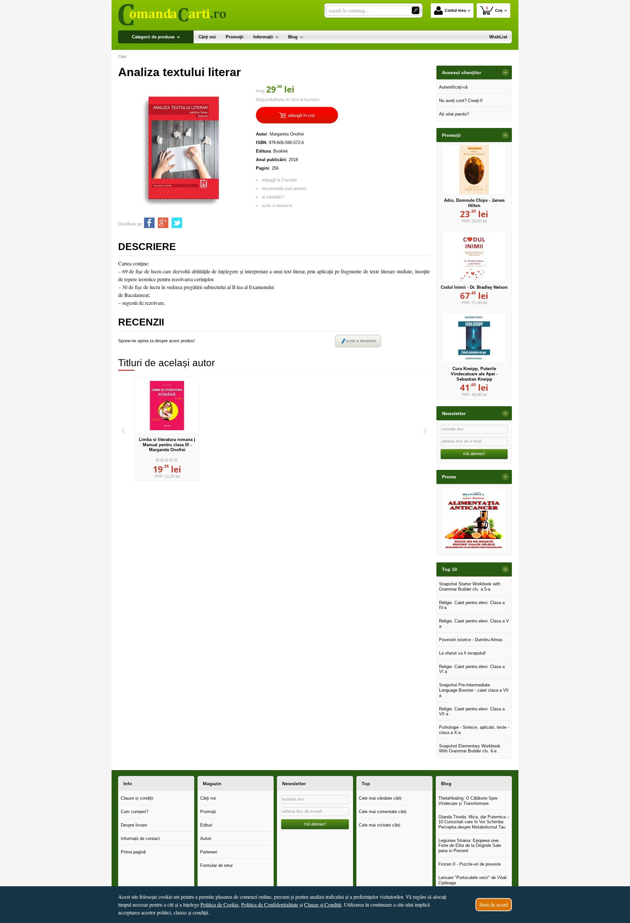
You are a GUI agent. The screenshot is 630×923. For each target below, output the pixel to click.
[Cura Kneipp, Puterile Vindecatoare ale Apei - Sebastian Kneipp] (474, 338)
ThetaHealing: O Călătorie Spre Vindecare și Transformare (467, 801)
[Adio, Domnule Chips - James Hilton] (474, 169)
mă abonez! (474, 453)
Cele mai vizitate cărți (379, 825)
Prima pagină (133, 852)
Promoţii (208, 811)
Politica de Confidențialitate (269, 904)
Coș (494, 9)
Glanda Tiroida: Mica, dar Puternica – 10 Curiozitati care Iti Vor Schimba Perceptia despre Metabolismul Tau (473, 821)
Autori (205, 838)
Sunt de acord (493, 904)
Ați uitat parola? (454, 114)
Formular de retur (216, 865)
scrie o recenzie (277, 205)
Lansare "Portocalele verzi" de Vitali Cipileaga (472, 880)
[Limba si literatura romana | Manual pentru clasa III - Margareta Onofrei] (167, 405)
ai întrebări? (273, 197)
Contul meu (455, 10)
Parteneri (208, 852)
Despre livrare (134, 825)
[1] (415, 10)
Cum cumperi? (134, 811)
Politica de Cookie (219, 904)
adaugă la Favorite (279, 180)
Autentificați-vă (453, 87)
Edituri (206, 825)
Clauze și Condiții (322, 904)
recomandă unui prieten (284, 188)
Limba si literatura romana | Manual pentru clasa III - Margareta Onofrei (167, 444)
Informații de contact (140, 838)
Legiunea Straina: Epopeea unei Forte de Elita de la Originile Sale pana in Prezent (469, 845)
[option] (167, 429)
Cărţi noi (208, 798)
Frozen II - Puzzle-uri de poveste (469, 864)
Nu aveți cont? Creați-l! (461, 100)
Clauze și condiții (137, 798)
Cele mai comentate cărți (383, 811)
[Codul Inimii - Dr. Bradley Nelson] (474, 256)
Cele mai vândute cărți (380, 798)
